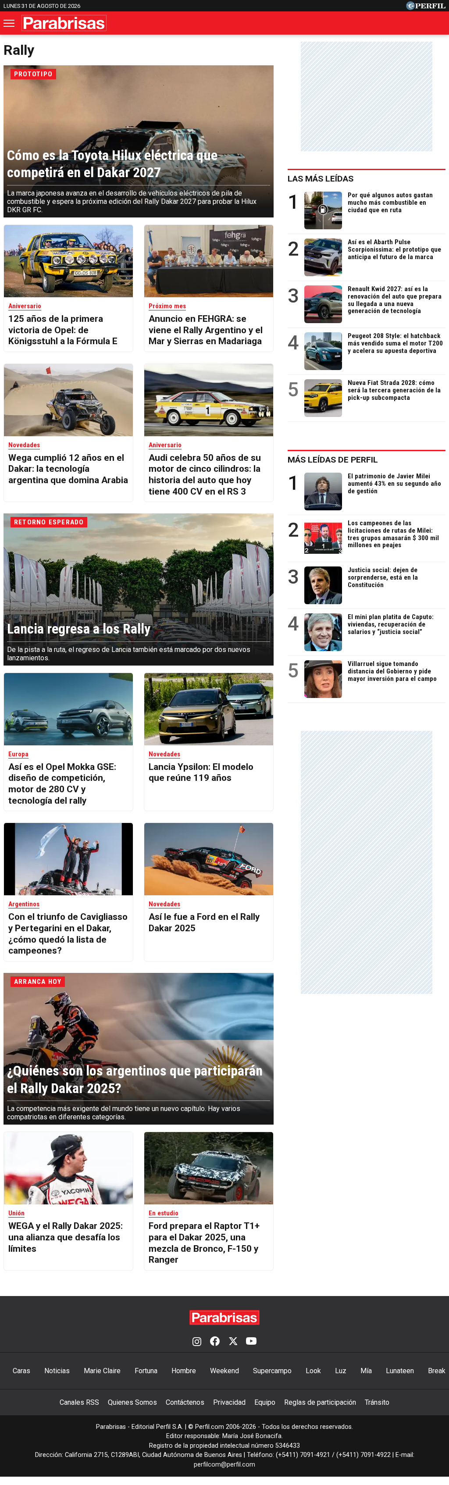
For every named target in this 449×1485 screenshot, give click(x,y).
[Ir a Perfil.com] (425, 8)
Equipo (264, 1402)
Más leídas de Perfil (333, 460)
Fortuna (146, 1371)
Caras (21, 1371)
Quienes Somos (132, 1402)
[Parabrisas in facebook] (215, 1342)
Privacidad (229, 1402)
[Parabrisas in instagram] (196, 1342)
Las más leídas (320, 179)
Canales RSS (79, 1402)
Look (313, 1371)
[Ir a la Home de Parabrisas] (64, 23)
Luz (340, 1371)
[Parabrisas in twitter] (232, 1342)
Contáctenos (185, 1402)
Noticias (57, 1371)
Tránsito (377, 1402)
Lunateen (400, 1371)
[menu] (10, 23)
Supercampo (272, 1371)
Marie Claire (102, 1371)
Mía (366, 1371)
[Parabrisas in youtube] (251, 1342)
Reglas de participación (320, 1402)
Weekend (224, 1371)
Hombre (183, 1371)
